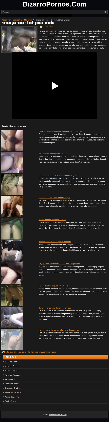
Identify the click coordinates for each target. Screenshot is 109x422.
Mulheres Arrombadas (13, 362)
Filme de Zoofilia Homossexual (29, 352)
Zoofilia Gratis (48, 27)
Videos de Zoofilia (12, 397)
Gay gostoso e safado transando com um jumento (59, 264)
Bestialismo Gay (10, 352)
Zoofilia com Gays (49, 352)
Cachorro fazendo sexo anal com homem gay (57, 175)
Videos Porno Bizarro (58, 415)
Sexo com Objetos (12, 388)
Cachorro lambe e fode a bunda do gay (54, 197)
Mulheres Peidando (12, 375)
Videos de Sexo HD (13, 392)
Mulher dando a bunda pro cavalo (52, 220)
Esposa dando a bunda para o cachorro (55, 242)
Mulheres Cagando (12, 366)
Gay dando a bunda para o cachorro (53, 153)
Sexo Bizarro (10, 379)
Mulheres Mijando (12, 371)
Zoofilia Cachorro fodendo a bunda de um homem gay (61, 131)
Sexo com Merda (12, 384)
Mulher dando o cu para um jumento (53, 286)
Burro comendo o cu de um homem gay (55, 308)
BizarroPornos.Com (55, 4)
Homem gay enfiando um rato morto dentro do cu (59, 330)
